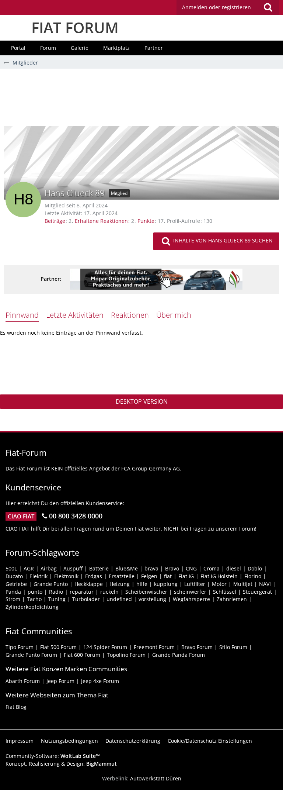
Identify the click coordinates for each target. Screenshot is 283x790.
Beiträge (55, 220)
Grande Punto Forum (31, 654)
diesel (233, 568)
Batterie (99, 568)
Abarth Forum (23, 680)
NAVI (265, 583)
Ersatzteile (121, 576)
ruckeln (109, 591)
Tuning (57, 599)
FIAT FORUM (75, 27)
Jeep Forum (60, 680)
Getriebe (16, 583)
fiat (168, 576)
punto (35, 591)
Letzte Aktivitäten (75, 315)
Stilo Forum (233, 647)
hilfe (141, 583)
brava (151, 568)
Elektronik (66, 576)
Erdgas (93, 576)
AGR (29, 568)
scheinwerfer (190, 591)
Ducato (14, 576)
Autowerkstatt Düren (155, 778)
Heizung (119, 583)
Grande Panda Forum (178, 654)
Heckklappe (88, 583)
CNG (191, 568)
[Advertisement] (141, 100)
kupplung (166, 583)
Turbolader (86, 599)
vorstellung (152, 599)
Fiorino (252, 576)
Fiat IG (186, 576)
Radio (56, 591)
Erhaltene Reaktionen (101, 220)
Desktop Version (142, 401)
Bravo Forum (197, 647)
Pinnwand (22, 315)
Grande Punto (51, 583)
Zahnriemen (232, 599)
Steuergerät (257, 591)
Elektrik (38, 576)
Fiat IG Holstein (219, 576)
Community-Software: (53, 755)
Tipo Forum (20, 647)
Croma (211, 568)
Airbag (49, 568)
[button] (228, 7)
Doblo (255, 568)
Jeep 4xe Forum (100, 680)
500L (11, 568)
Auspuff (73, 568)
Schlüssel (224, 591)
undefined (119, 599)
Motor (219, 583)
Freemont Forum (154, 647)
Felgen (149, 576)
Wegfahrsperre (191, 599)
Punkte (145, 220)
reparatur (82, 591)
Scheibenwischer (146, 591)
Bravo (172, 568)
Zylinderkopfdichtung (32, 606)
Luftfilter (194, 583)
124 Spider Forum (105, 647)
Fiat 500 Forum (58, 647)
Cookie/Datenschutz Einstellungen (210, 740)
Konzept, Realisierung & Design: (61, 763)
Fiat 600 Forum (82, 654)
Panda (13, 591)
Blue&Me (126, 568)
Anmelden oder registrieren (216, 7)
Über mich (173, 315)
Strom (13, 599)
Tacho (34, 599)
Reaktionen (130, 315)
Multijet (242, 583)
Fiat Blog (16, 706)
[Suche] (267, 7)
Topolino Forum (126, 654)
